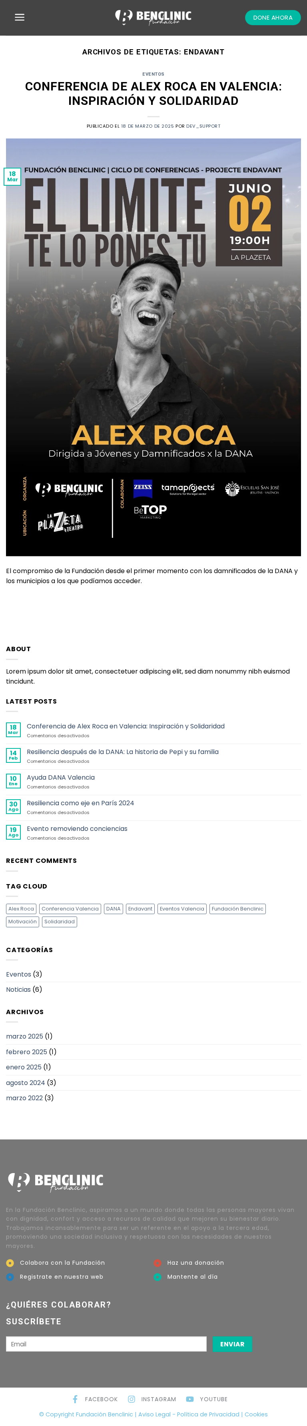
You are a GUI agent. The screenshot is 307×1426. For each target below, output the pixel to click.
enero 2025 (24, 1067)
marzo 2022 (24, 1098)
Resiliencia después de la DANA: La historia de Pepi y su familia (123, 752)
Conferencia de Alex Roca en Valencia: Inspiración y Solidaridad (153, 93)
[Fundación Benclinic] (153, 18)
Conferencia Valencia (70, 908)
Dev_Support (203, 126)
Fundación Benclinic (237, 908)
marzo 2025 (24, 1036)
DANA (113, 908)
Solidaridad (59, 921)
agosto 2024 (25, 1082)
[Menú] (20, 17)
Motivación (22, 921)
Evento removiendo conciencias (77, 828)
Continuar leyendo (153, 599)
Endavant (140, 908)
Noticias (18, 989)
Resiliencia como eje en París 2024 (80, 803)
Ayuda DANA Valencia (61, 777)
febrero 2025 (26, 1052)
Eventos (153, 74)
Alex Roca (21, 908)
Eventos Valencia (182, 908)
